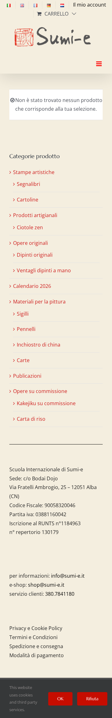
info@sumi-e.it (68, 575)
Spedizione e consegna (36, 646)
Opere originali (30, 243)
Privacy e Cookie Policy (35, 628)
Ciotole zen (30, 227)
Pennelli (26, 329)
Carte (23, 360)
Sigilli (23, 313)
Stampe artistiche (33, 172)
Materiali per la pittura (39, 301)
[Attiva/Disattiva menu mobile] (99, 58)
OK (60, 698)
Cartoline (27, 199)
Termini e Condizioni (33, 637)
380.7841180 (59, 593)
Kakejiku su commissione (46, 403)
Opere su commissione (40, 391)
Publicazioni (27, 375)
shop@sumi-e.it (46, 584)
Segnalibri (28, 184)
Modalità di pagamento (36, 655)
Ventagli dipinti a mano (44, 270)
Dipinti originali (35, 254)
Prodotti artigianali (35, 215)
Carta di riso (31, 418)
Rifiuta (92, 698)
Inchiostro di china (38, 344)
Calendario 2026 (32, 286)
